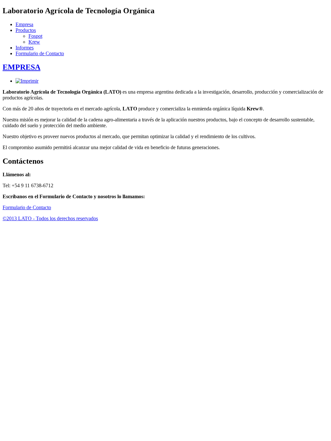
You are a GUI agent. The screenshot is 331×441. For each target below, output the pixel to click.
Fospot (35, 36)
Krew (34, 42)
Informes (25, 47)
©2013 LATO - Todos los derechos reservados (50, 218)
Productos (26, 30)
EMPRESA (21, 67)
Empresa (24, 24)
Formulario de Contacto (40, 53)
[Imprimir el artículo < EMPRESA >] (27, 81)
